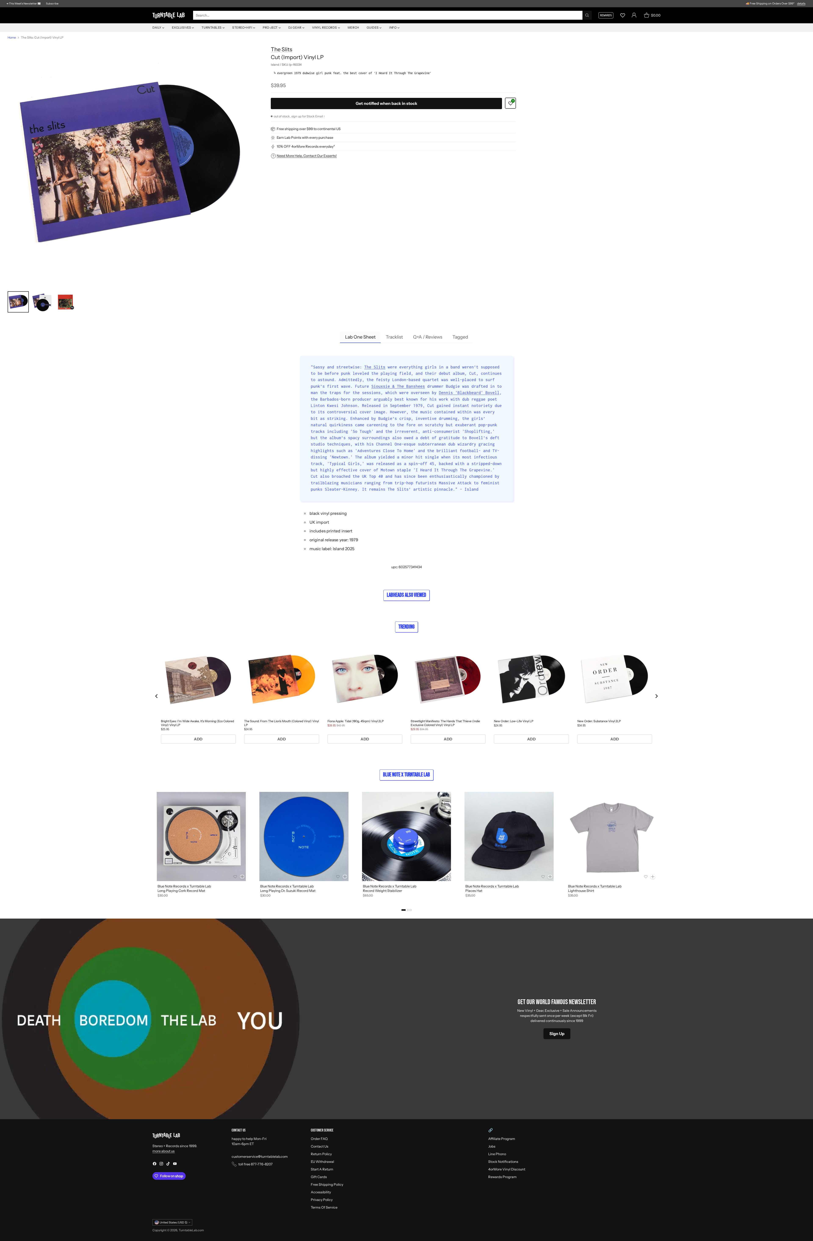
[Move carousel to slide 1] (403, 910)
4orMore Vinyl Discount (506, 1169)
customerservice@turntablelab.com (260, 1156)
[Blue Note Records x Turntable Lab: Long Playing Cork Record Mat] (201, 836)
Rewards (606, 15)
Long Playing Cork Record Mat (181, 890)
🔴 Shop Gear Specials (792, 3)
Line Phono (497, 1154)
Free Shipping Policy (327, 1184)
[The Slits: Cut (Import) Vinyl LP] (130, 164)
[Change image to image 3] (65, 301)
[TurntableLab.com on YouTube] (174, 1164)
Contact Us (319, 1146)
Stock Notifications (503, 1161)
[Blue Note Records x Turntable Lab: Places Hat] (509, 836)
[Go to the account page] (634, 15)
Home (12, 37)
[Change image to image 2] (42, 301)
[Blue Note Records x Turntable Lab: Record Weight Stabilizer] (406, 836)
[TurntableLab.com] (169, 15)
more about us (163, 1151)
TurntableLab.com (191, 1230)
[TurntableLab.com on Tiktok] (168, 1164)
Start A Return (322, 1169)
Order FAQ (319, 1139)
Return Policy (321, 1154)
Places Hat (473, 890)
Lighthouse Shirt (581, 890)
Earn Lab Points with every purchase (305, 138)
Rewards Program (502, 1177)
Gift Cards (319, 1177)
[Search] (587, 15)
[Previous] (152, 845)
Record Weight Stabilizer (382, 890)
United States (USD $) (173, 1222)
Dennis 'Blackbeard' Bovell (469, 392)
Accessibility (321, 1192)
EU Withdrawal (322, 1161)
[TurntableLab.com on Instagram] (161, 1164)
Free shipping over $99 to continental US (309, 129)
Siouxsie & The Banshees (398, 386)
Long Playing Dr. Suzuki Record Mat (287, 890)
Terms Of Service (324, 1207)
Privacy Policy (322, 1200)
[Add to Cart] (242, 876)
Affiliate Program (501, 1139)
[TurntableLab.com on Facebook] (154, 1164)
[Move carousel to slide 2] (409, 910)
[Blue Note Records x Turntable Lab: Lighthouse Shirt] (611, 836)
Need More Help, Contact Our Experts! (307, 156)
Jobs (491, 1146)
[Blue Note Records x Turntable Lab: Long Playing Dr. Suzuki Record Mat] (303, 836)
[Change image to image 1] (18, 301)
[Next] (660, 845)
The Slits (281, 49)
